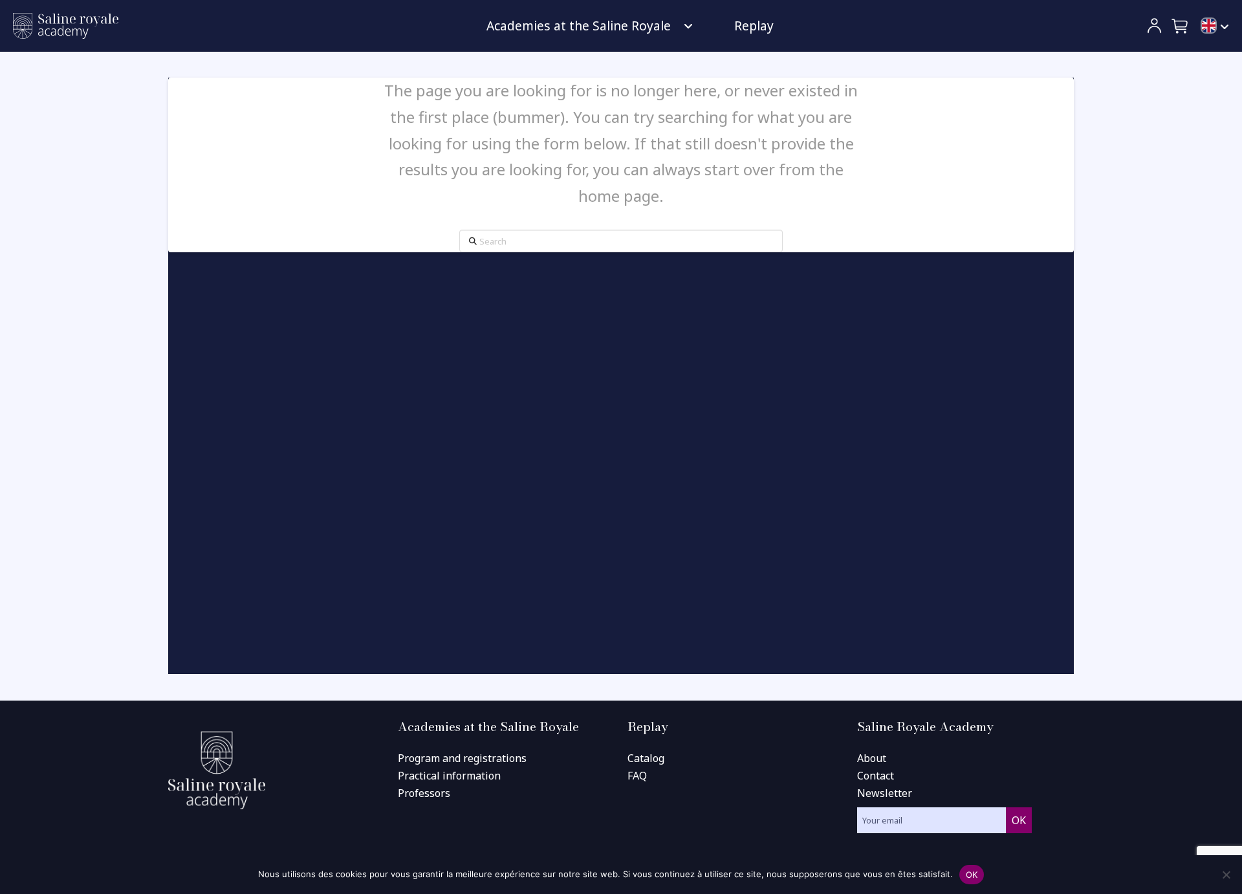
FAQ (637, 776)
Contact (875, 776)
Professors (424, 793)
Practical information (449, 776)
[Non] (1225, 874)
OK (972, 874)
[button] (1180, 26)
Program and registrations (462, 758)
